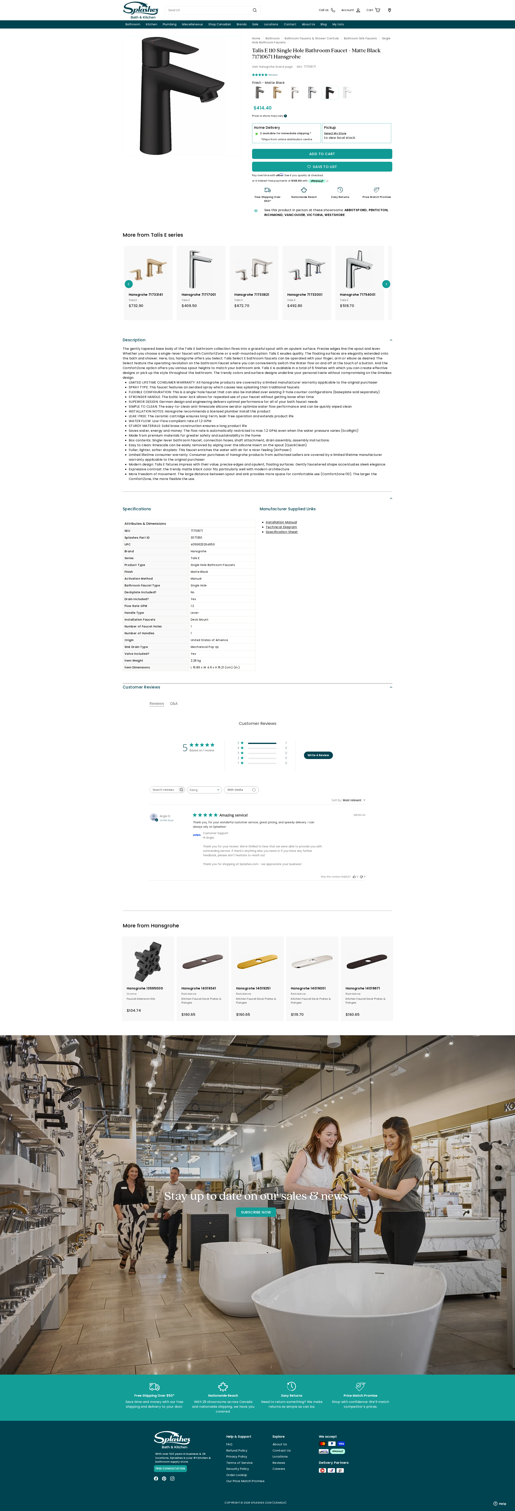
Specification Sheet (282, 532)
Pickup (330, 127)
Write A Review (318, 755)
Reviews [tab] (157, 703)
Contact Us (282, 1450)
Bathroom (133, 24)
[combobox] (213, 10)
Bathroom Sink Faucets (360, 38)
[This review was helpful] (354, 876)
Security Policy (237, 1469)
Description (134, 340)
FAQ (229, 1444)
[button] (262, 743)
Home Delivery (267, 127)
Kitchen (151, 24)
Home (256, 38)
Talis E (159, 234)
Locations (271, 24)
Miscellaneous (192, 24)
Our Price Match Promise (245, 1481)
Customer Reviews (141, 687)
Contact (290, 24)
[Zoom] (182, 96)
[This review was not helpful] (361, 876)
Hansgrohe (165, 925)
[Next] (386, 284)
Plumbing (169, 24)
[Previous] (129, 284)
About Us (308, 24)
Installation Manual (281, 522)
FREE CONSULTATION (170, 1468)
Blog (324, 24)
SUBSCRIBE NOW (256, 1212)
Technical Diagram (281, 527)
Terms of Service (239, 1463)
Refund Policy (236, 1450)
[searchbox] (164, 790)
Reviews (279, 1463)
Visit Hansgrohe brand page (272, 67)
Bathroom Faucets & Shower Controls (312, 38)
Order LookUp (236, 1475)
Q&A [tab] (174, 703)
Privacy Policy (236, 1456)
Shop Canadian (219, 24)
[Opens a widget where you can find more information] (500, 1504)
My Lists (338, 24)
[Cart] (388, 10)
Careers (279, 1469)
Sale (255, 24)
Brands (242, 24)
